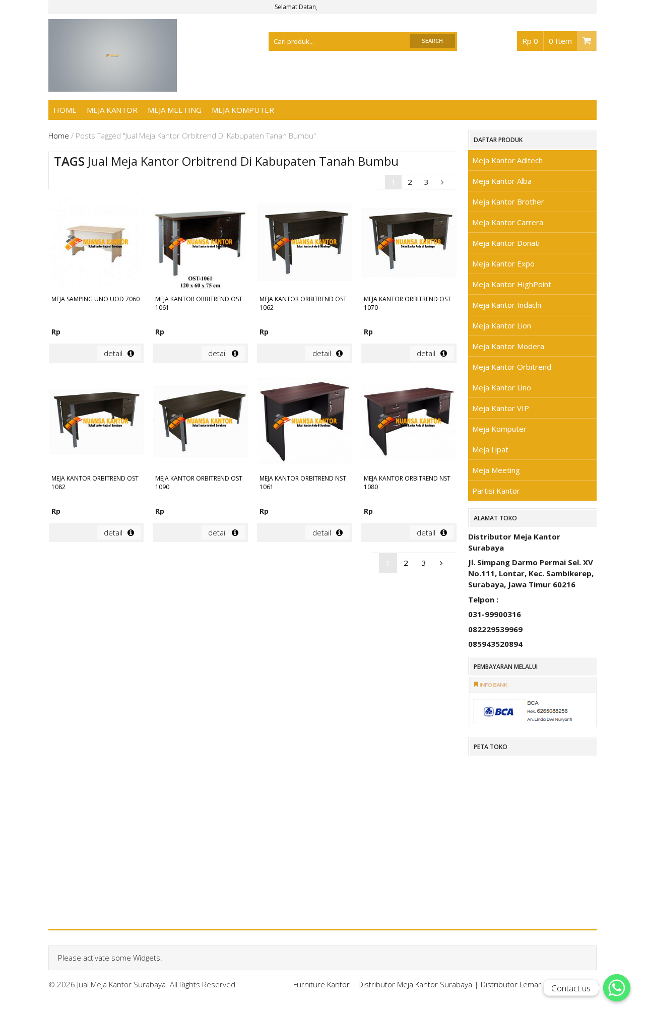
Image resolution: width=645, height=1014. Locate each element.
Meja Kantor (112, 110)
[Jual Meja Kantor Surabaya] (112, 86)
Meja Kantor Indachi (506, 305)
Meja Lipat (490, 449)
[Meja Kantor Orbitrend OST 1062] (304, 244)
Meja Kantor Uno (501, 387)
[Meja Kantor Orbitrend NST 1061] (304, 423)
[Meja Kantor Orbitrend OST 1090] (200, 423)
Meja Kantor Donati (506, 243)
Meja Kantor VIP (500, 408)
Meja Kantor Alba (502, 181)
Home (65, 110)
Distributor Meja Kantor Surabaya (415, 984)
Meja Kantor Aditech (507, 160)
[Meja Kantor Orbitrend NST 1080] (409, 423)
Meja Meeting (175, 110)
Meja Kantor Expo (503, 263)
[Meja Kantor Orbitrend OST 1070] (409, 244)
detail (113, 353)
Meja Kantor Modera (508, 346)
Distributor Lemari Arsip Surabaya (539, 984)
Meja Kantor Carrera (507, 222)
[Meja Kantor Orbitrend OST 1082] (96, 423)
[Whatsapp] (616, 987)
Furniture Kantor (321, 984)
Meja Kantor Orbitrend (511, 367)
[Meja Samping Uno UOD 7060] (96, 244)
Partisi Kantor (496, 491)
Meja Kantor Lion (501, 325)
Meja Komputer (243, 110)
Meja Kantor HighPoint (511, 284)
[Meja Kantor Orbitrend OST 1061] (200, 244)
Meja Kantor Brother (508, 201)
